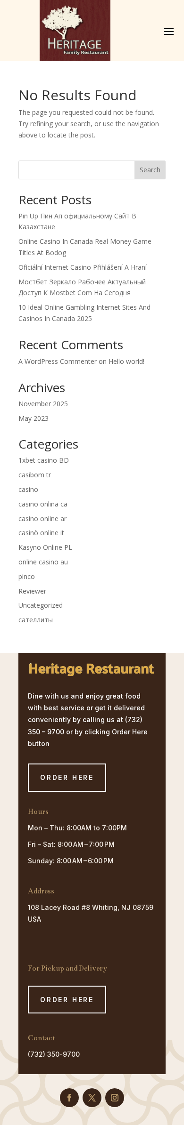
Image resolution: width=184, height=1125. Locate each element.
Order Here (67, 1000)
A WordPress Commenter (57, 361)
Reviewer (32, 591)
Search (150, 169)
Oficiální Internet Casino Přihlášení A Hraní (82, 267)
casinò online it (41, 532)
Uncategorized (40, 605)
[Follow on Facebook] (69, 1097)
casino (28, 489)
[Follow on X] (92, 1097)
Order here (67, 777)
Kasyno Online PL (45, 547)
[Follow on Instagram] (114, 1097)
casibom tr (34, 474)
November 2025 (43, 403)
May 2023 (33, 418)
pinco (26, 576)
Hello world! (126, 361)
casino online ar (42, 518)
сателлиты (35, 619)
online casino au (43, 561)
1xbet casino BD (43, 460)
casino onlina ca (42, 503)
